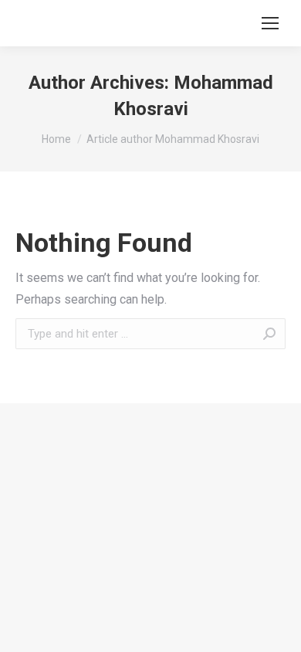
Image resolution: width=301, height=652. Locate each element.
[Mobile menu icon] (270, 23)
